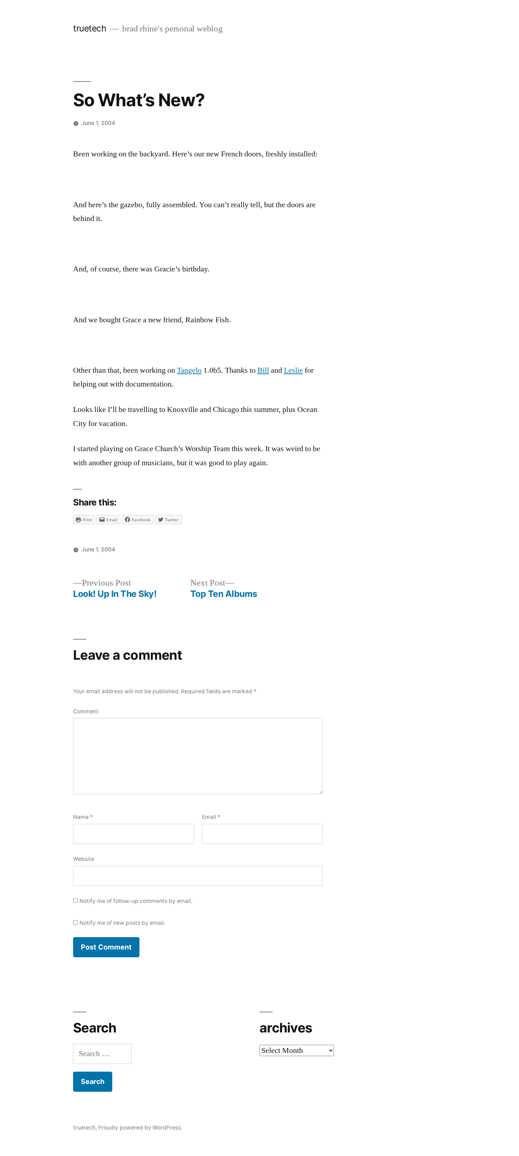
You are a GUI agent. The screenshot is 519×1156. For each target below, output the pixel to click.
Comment (86, 711)
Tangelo (189, 370)
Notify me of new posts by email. (122, 923)
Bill (263, 370)
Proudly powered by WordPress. (140, 1127)
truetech (89, 28)
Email (211, 817)
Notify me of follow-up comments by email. (135, 901)
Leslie (293, 370)
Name (83, 817)
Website (83, 859)
